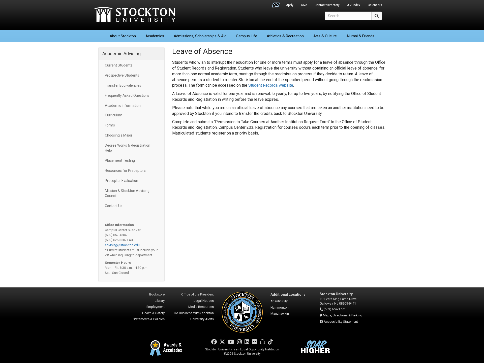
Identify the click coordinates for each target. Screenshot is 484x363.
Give (304, 5)
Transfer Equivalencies (123, 85)
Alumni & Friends (360, 36)
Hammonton (279, 307)
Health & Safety (153, 313)
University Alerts (202, 319)
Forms (110, 125)
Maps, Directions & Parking (342, 315)
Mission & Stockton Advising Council (127, 193)
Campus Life (246, 36)
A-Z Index (353, 5)
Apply (289, 5)
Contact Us (113, 206)
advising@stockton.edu (122, 245)
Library (160, 301)
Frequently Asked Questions (127, 95)
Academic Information (123, 106)
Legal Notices (204, 301)
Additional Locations (288, 294)
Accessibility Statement (341, 321)
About (123, 36)
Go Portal (276, 4)
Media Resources (201, 307)
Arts (325, 36)
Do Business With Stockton (194, 313)
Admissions (200, 36)
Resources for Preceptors (125, 171)
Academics (154, 36)
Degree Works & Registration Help (127, 147)
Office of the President (197, 294)
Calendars (375, 5)
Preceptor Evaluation (121, 181)
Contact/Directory (327, 5)
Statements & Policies (149, 319)
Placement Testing (120, 160)
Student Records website (270, 85)
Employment (155, 307)
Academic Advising (121, 53)
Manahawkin (279, 313)
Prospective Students (122, 75)
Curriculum (113, 115)
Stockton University (135, 15)
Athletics (285, 36)
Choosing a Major (118, 135)
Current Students (118, 65)
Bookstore (157, 294)
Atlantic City (279, 301)
